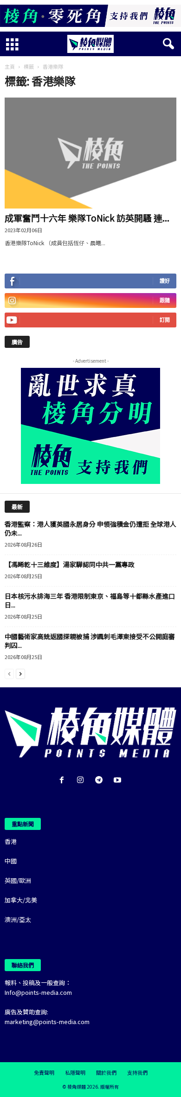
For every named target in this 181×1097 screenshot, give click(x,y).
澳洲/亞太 (18, 919)
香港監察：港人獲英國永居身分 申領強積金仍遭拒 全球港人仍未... (90, 528)
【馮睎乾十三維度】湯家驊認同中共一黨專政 (70, 564)
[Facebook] (63, 780)
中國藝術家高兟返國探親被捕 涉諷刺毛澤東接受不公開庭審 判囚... (90, 641)
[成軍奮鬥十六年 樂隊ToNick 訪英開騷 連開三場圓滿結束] (90, 153)
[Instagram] (82, 780)
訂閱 (165, 319)
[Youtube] (118, 780)
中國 (11, 860)
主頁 (10, 66)
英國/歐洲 (18, 880)
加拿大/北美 (21, 899)
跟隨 (165, 300)
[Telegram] (100, 780)
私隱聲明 (75, 1072)
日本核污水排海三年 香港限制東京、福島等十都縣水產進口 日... (90, 600)
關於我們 (106, 1072)
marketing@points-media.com (47, 1021)
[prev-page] (9, 673)
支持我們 (137, 1072)
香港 (11, 841)
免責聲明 (44, 1072)
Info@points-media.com (38, 992)
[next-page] (20, 673)
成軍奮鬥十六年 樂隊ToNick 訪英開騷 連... (87, 217)
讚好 (165, 280)
